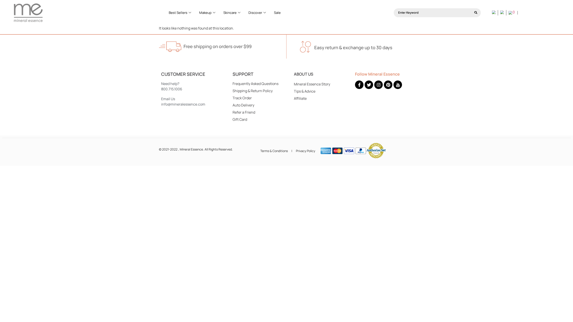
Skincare (230, 12)
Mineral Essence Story (312, 84)
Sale (277, 12)
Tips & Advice (304, 91)
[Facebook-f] (359, 84)
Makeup (205, 12)
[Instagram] (378, 84)
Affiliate (300, 98)
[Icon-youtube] (397, 84)
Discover (255, 12)
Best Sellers (178, 12)
